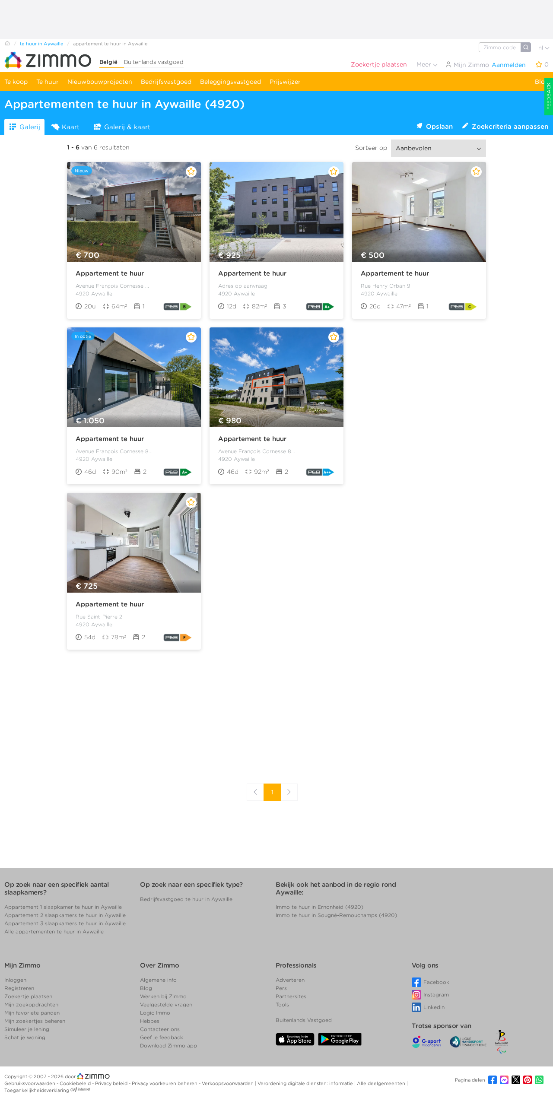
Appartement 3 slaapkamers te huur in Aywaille (65, 923)
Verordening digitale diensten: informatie (305, 1083)
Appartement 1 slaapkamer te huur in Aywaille (63, 907)
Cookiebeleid (76, 1083)
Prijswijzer (285, 81)
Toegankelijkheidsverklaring (36, 1090)
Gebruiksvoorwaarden (30, 1083)
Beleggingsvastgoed (230, 81)
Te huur (47, 81)
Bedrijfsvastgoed (166, 81)
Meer (424, 64)
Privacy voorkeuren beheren (165, 1083)
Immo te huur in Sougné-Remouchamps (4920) (336, 915)
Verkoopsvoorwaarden (228, 1083)
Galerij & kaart (127, 127)
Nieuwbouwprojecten (99, 81)
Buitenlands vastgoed (154, 62)
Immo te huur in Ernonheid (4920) (319, 907)
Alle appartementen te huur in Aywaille (54, 931)
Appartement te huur (110, 273)
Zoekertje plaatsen (379, 64)
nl (541, 47)
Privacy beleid (112, 1083)
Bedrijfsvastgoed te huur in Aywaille (186, 899)
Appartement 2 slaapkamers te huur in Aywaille (65, 915)
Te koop (16, 81)
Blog (542, 81)
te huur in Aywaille (42, 44)
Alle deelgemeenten (382, 1083)
